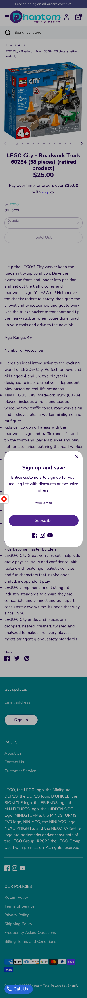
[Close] (77, 457)
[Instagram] (42, 535)
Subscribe (44, 520)
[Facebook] (34, 535)
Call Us (20, 989)
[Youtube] (50, 535)
